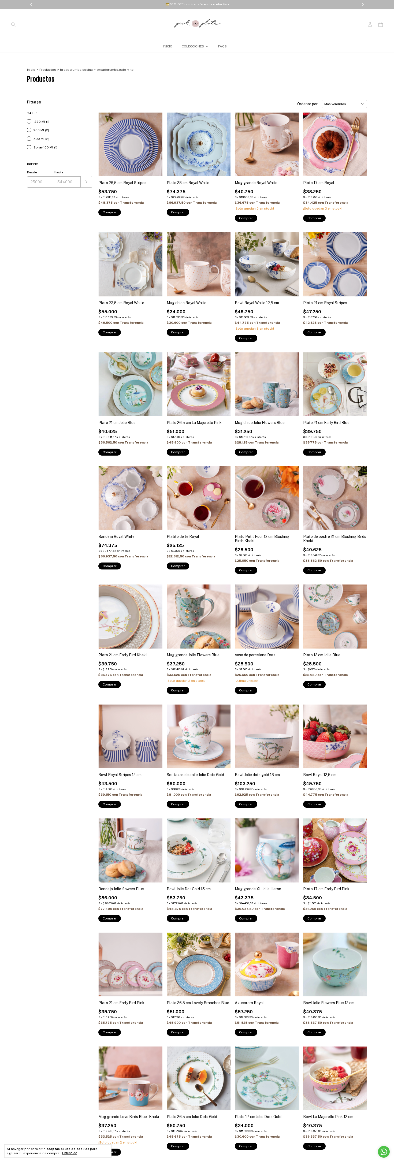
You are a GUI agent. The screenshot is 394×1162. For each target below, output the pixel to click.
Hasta (58, 172)
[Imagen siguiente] (154, 141)
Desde (32, 172)
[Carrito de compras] (380, 24)
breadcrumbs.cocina (76, 70)
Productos (47, 70)
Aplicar (86, 182)
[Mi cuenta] (370, 24)
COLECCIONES (193, 46)
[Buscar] (13, 24)
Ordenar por (307, 104)
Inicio (31, 70)
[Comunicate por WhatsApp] (384, 1152)
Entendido (69, 1153)
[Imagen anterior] (106, 141)
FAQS (222, 46)
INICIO (167, 46)
